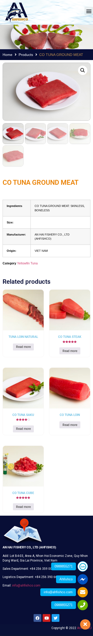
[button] (88, 11)
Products (26, 55)
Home (7, 55)
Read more (23, 347)
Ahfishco (66, 579)
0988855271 (64, 566)
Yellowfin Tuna (27, 263)
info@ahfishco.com (26, 585)
